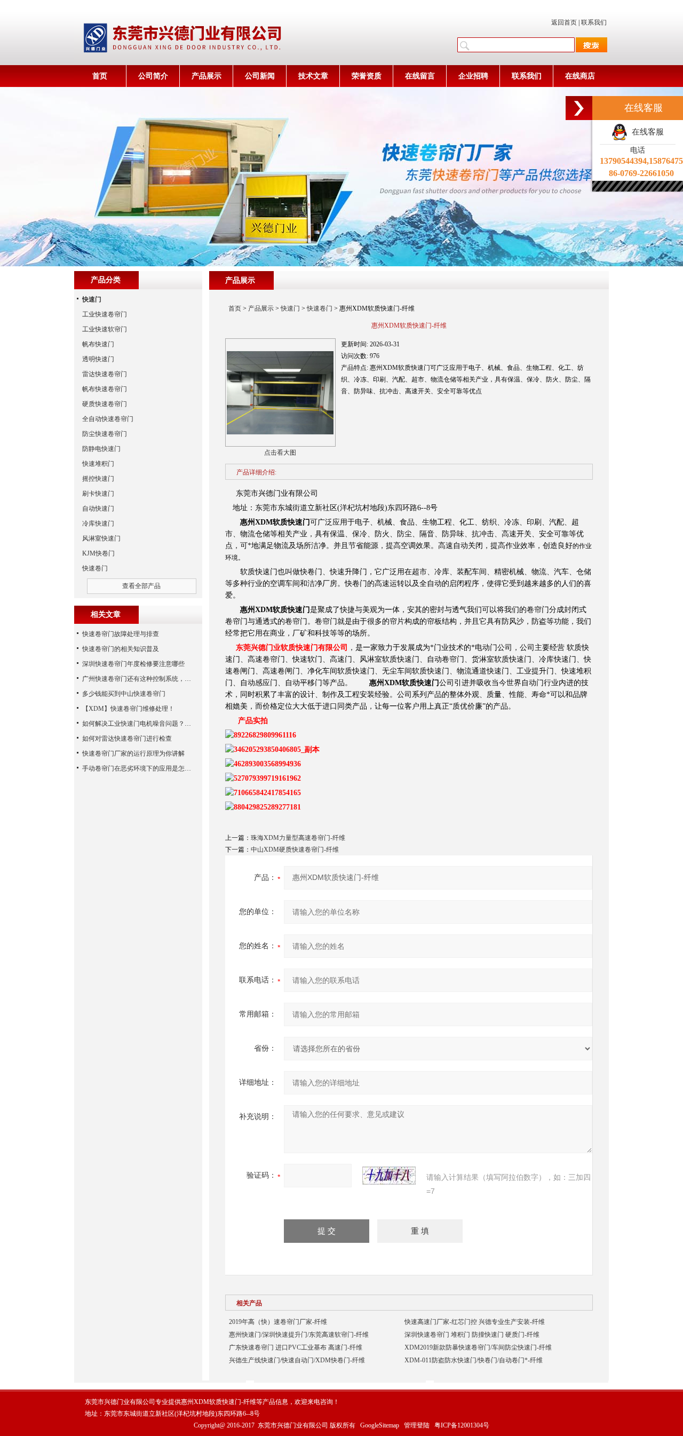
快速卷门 (319, 308)
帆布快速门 (98, 344)
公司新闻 (260, 76)
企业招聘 (473, 76)
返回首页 (564, 22)
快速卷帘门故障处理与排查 (120, 634)
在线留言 (420, 76)
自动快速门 (98, 508)
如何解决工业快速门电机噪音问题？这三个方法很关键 (159, 723)
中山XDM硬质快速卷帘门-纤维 (295, 849)
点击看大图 (280, 452)
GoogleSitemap (379, 1425)
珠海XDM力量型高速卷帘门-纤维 (298, 838)
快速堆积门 (98, 463)
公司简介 (153, 76)
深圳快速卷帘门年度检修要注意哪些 (133, 664)
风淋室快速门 (101, 538)
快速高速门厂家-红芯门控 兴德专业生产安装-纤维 (474, 1322)
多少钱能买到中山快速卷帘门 (123, 693)
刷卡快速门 (98, 493)
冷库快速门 (98, 523)
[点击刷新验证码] (389, 1176)
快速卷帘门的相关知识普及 (120, 649)
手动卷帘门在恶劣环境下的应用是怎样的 (139, 768)
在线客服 (646, 132)
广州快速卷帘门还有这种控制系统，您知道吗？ (149, 679)
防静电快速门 (101, 449)
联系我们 (594, 22)
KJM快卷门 (98, 553)
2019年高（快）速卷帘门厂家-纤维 (278, 1322)
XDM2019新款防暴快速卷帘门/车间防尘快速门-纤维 (478, 1347)
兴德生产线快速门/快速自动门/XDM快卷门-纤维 (297, 1360)
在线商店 (580, 76)
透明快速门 (98, 359)
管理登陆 (417, 1425)
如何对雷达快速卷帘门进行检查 (127, 738)
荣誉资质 (367, 76)
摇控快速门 (98, 478)
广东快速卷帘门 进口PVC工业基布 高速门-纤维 (295, 1347)
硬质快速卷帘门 (104, 404)
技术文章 (313, 76)
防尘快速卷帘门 (104, 434)
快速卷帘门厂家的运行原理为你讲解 (133, 753)
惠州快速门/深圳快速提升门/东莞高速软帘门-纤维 (299, 1334)
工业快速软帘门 (104, 329)
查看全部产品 (141, 586)
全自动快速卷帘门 (107, 419)
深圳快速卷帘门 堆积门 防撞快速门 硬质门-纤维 (471, 1334)
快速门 (290, 308)
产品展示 (206, 76)
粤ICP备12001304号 (461, 1425)
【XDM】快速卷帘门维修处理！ (128, 708)
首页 (99, 76)
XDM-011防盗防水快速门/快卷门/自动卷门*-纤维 (473, 1360)
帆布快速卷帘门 (104, 389)
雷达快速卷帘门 (104, 374)
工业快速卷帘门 (104, 314)
